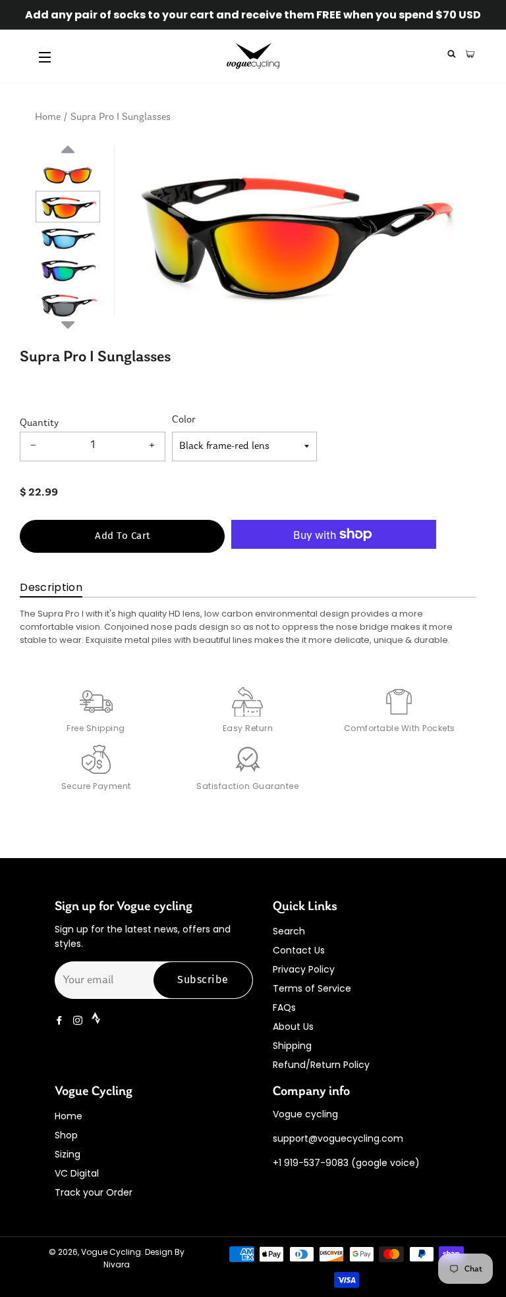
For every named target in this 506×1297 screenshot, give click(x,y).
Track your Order (93, 1192)
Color (184, 420)
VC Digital (77, 1173)
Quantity (39, 423)
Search (289, 931)
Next (67, 323)
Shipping (292, 1045)
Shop (66, 1135)
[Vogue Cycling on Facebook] (61, 1020)
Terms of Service (312, 988)
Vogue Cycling (111, 1252)
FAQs (284, 1007)
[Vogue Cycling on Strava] (97, 1020)
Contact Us (299, 950)
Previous (67, 165)
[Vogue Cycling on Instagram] (79, 1020)
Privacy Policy (304, 969)
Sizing (67, 1154)
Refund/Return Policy (321, 1064)
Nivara (116, 1264)
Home (48, 117)
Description (51, 587)
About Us (293, 1026)
